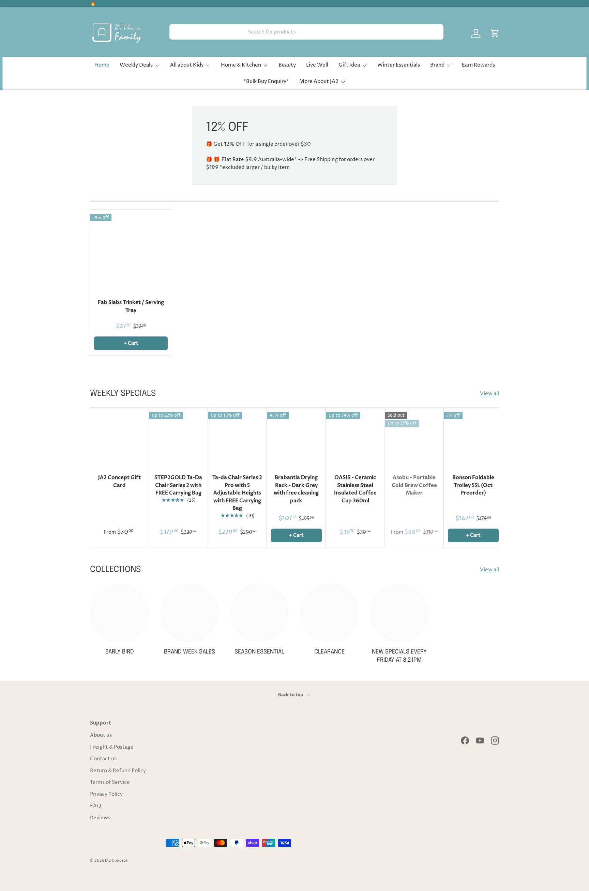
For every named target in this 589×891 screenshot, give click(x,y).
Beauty (287, 65)
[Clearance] (329, 613)
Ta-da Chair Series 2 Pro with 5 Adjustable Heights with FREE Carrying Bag (237, 493)
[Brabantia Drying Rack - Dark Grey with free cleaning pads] (296, 437)
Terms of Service (110, 782)
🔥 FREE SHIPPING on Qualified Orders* (136, 3)
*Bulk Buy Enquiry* (266, 81)
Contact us (103, 758)
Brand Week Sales (189, 652)
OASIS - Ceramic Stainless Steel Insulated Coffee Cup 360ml (355, 489)
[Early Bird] (119, 613)
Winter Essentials (398, 65)
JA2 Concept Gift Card (119, 481)
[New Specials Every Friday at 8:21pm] (399, 613)
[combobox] (306, 32)
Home (101, 65)
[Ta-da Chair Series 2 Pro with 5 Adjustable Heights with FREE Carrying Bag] (237, 437)
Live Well (317, 65)
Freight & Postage (112, 747)
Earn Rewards (478, 65)
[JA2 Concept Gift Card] (119, 437)
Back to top (291, 695)
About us (101, 735)
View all (489, 393)
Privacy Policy (106, 794)
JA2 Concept (116, 860)
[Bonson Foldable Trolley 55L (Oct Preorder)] (473, 437)
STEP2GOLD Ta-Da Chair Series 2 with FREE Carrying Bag (178, 485)
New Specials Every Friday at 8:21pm (399, 656)
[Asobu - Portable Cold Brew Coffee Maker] (414, 437)
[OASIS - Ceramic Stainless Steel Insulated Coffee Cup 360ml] (355, 437)
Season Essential (259, 652)
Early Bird (119, 652)
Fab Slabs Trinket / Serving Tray (131, 306)
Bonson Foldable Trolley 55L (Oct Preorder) (473, 485)
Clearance (329, 652)
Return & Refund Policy (118, 770)
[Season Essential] (259, 613)
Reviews (100, 817)
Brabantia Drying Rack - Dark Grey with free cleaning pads (296, 489)
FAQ (95, 805)
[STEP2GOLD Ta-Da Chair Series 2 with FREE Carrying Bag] (178, 437)
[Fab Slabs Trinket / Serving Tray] (131, 251)
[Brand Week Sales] (189, 613)
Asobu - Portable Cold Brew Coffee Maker (414, 485)
